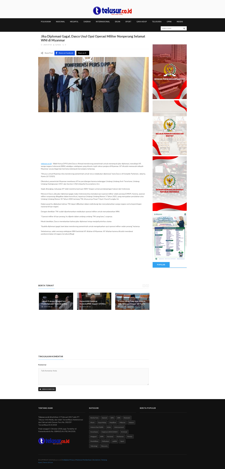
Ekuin (92, 422)
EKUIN (117, 22)
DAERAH (87, 22)
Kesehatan (94, 432)
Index (109, 427)
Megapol (93, 436)
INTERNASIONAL (103, 22)
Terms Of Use (48, 462)
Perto (59, 45)
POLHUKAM (46, 22)
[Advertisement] (93, 140)
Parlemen (120, 436)
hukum (131, 422)
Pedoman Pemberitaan (84, 460)
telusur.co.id (46, 163)
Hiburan (122, 422)
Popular (161, 265)
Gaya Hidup (102, 422)
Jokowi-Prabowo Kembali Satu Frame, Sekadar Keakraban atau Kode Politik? (54, 303)
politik (115, 441)
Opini (169, 22)
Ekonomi (127, 418)
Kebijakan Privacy (69, 460)
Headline (113, 422)
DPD (112, 418)
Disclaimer (96, 460)
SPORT (128, 22)
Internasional (119, 427)
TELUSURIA (156, 22)
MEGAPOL (74, 22)
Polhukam (105, 441)
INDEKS (180, 22)
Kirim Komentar (48, 389)
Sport (122, 441)
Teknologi (93, 446)
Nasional (110, 436)
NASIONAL (60, 22)
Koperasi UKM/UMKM (109, 432)
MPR (101, 436)
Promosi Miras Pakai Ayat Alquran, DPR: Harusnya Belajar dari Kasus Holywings (131, 303)
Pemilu (129, 436)
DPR (118, 418)
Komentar (42, 365)
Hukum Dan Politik (96, 427)
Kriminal (124, 432)
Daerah (104, 418)
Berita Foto (94, 418)
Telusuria (104, 446)
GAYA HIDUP (141, 22)
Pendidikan (94, 441)
